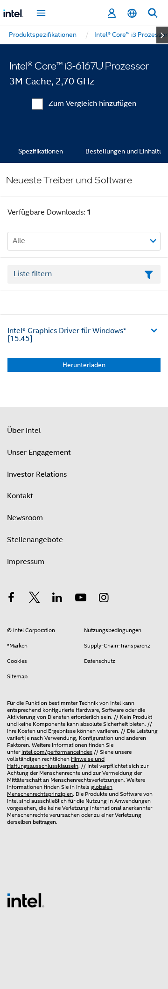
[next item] (162, 35)
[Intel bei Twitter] (34, 599)
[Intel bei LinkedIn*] (57, 599)
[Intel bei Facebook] (11, 599)
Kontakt (20, 496)
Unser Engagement (39, 452)
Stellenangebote (35, 539)
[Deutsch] (132, 13)
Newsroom (25, 517)
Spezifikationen (40, 151)
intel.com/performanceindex (56, 751)
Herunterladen (84, 365)
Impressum (25, 561)
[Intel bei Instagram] (104, 599)
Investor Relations (37, 474)
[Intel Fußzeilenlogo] (25, 900)
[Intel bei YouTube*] (81, 599)
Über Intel (24, 430)
